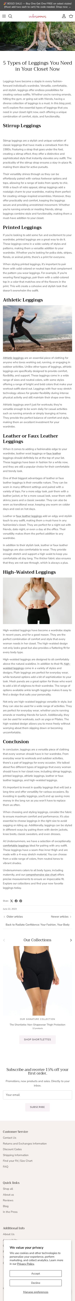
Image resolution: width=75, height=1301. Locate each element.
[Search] (12, 16)
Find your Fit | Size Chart (17, 1161)
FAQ (5, 1166)
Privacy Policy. (25, 1264)
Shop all (8, 1189)
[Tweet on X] (11, 901)
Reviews (8, 1200)
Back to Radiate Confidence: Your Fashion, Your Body (38, 924)
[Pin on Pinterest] (20, 901)
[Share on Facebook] (16, 901)
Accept (35, 1273)
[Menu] (4, 16)
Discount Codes (12, 1149)
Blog (6, 1206)
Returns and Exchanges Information (25, 1143)
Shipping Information (16, 1155)
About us (8, 1194)
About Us (8, 1234)
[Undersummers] (37, 16)
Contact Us (9, 1138)
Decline (35, 1283)
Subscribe (37, 1107)
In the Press (10, 1212)
